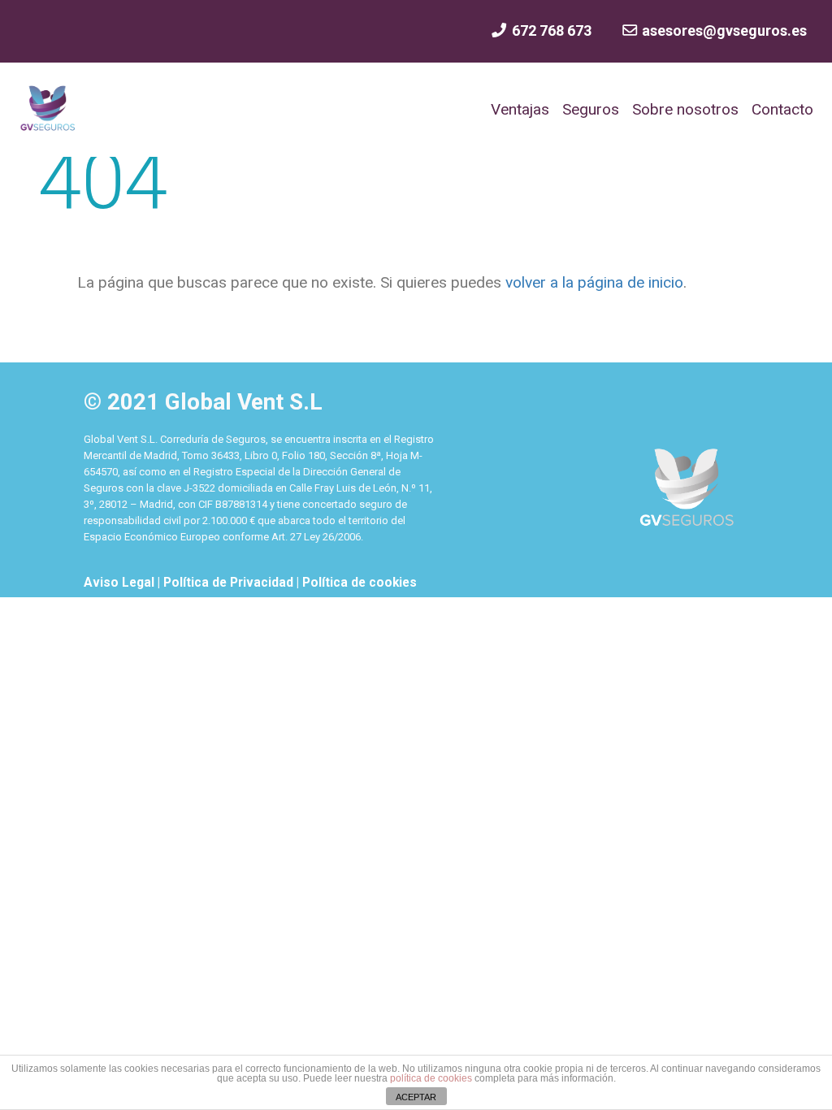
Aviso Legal (121, 582)
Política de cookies (359, 582)
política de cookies (431, 1078)
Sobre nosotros (685, 109)
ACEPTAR (416, 1097)
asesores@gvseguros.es (723, 30)
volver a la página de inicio (592, 282)
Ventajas (520, 109)
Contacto (782, 109)
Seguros (590, 109)
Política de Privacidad (230, 582)
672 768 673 (550, 30)
